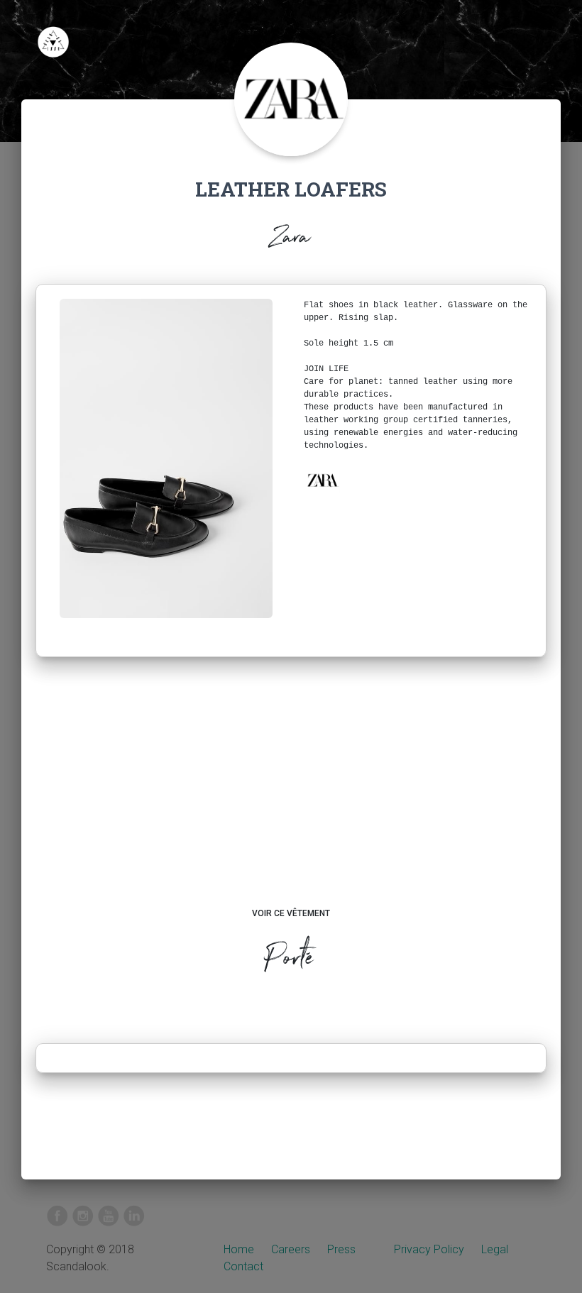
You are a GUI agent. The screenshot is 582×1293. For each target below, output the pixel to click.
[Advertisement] (291, 795)
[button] (322, 480)
